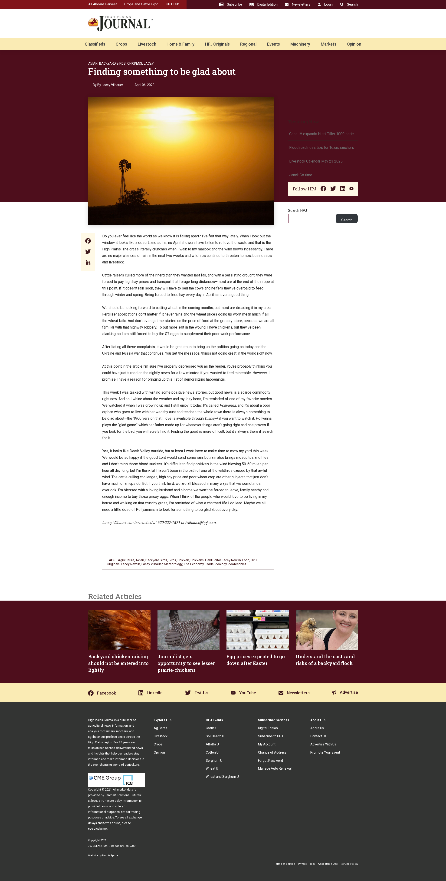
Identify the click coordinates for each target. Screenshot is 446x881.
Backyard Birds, (112, 63)
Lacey (149, 63)
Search (346, 220)
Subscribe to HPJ (270, 736)
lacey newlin (130, 564)
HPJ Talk (172, 4)
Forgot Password (270, 760)
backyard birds (156, 560)
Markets (328, 44)
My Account (266, 744)
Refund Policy (349, 863)
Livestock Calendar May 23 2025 (316, 161)
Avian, (93, 63)
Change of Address (272, 752)
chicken (183, 560)
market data (125, 789)
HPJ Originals (217, 44)
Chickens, (135, 63)
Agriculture (126, 560)
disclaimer (100, 828)
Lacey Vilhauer (152, 564)
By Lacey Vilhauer (110, 85)
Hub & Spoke (110, 855)
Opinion (354, 44)
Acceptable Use (328, 863)
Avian (140, 560)
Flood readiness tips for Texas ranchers (321, 147)
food (245, 560)
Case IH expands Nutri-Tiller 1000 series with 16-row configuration (323, 134)
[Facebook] (88, 241)
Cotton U (212, 752)
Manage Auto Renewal (275, 768)
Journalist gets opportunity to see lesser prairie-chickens (186, 663)
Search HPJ (297, 210)
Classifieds (95, 44)
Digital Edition (268, 728)
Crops (121, 44)
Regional (248, 44)
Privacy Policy (306, 863)
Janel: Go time (300, 175)
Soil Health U (215, 736)
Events (273, 44)
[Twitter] (88, 252)
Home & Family (180, 44)
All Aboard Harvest (102, 4)
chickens (197, 560)
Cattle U (211, 728)
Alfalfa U (212, 744)
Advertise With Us (323, 744)
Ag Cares (160, 728)
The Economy (194, 564)
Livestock (147, 44)
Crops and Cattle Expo (141, 4)
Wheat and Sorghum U (222, 776)
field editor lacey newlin (223, 560)
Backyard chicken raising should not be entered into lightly (118, 663)
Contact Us (318, 736)
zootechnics (237, 564)
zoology (221, 564)
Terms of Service (284, 863)
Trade (209, 564)
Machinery (300, 44)
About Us (317, 728)
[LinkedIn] (88, 263)
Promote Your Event (325, 752)
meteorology (173, 564)
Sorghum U (214, 760)
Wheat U (212, 768)
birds (172, 560)
